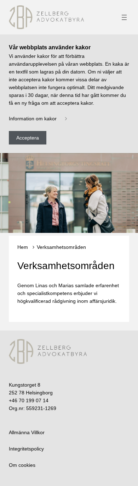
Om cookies (22, 465)
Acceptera (27, 138)
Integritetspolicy (26, 449)
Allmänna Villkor (27, 432)
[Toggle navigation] (124, 17)
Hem (22, 247)
